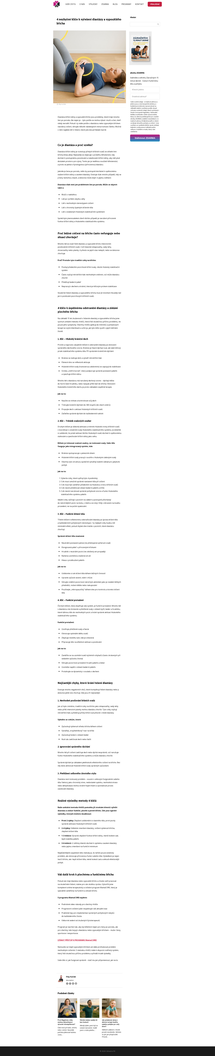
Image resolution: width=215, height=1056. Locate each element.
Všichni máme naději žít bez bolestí (88, 1021)
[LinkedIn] (73, 983)
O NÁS (82, 4)
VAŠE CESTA (70, 4)
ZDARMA (105, 4)
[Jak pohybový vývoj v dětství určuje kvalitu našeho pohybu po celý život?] (111, 1008)
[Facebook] (67, 983)
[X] (70, 983)
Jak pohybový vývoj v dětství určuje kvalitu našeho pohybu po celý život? (110, 1023)
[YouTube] (76, 983)
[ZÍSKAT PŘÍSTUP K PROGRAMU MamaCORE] (77, 940)
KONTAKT (139, 4)
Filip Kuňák (62, 104)
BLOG (115, 4)
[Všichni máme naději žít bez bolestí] (89, 1008)
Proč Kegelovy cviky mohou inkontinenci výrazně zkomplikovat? (67, 1022)
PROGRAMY (126, 4)
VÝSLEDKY (93, 4)
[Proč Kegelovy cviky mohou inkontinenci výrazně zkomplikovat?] (67, 1008)
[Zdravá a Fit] (56, 4)
